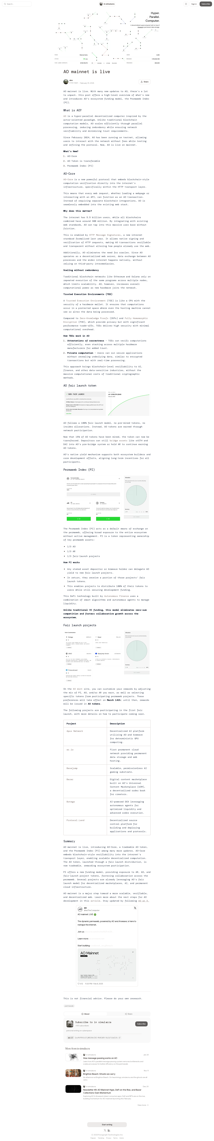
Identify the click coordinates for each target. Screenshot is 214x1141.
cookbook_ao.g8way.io (102, 945)
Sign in (194, 4)
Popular (93, 1138)
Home (122, 1138)
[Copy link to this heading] (60, 110)
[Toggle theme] (186, 3)
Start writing (107, 1125)
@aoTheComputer (92, 910)
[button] (17, 3)
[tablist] (107, 1013)
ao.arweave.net (96, 939)
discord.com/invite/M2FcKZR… (99, 932)
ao (85, 908)
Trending (101, 1138)
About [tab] (86, 1014)
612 (81, 984)
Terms (115, 1138)
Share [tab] (130, 1014)
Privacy (108, 1138)
